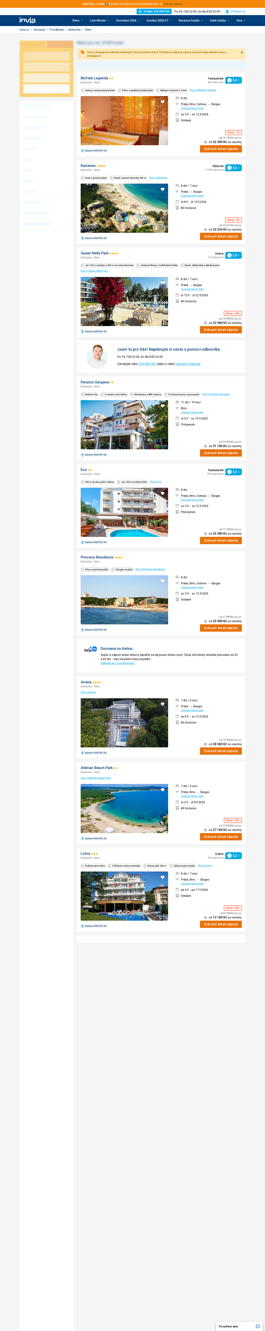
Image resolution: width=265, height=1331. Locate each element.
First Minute (57, 29)
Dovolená (40, 29)
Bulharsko (74, 29)
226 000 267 (147, 364)
